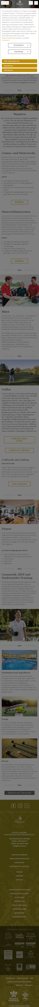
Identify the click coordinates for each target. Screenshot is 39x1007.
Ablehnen (8, 70)
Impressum (6, 40)
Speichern (8, 66)
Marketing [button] (18, 52)
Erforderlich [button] (19, 45)
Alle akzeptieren (11, 61)
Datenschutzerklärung (9, 38)
